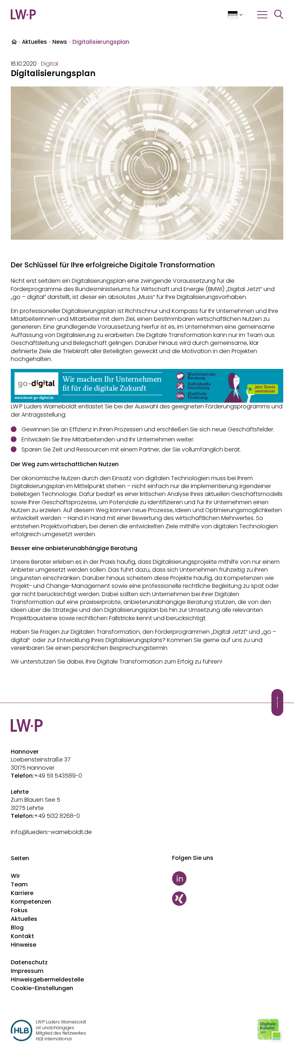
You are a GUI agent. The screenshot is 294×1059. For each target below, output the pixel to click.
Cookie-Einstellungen (42, 988)
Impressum (27, 971)
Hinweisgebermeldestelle (47, 979)
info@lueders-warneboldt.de (51, 832)
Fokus (19, 910)
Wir (15, 876)
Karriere (22, 893)
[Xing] (227, 898)
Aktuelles (34, 42)
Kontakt (22, 936)
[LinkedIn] (227, 878)
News (59, 42)
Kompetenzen (31, 902)
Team (19, 884)
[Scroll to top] (277, 702)
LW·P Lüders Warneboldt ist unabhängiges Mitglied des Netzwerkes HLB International (61, 1030)
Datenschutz (29, 962)
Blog (17, 927)
